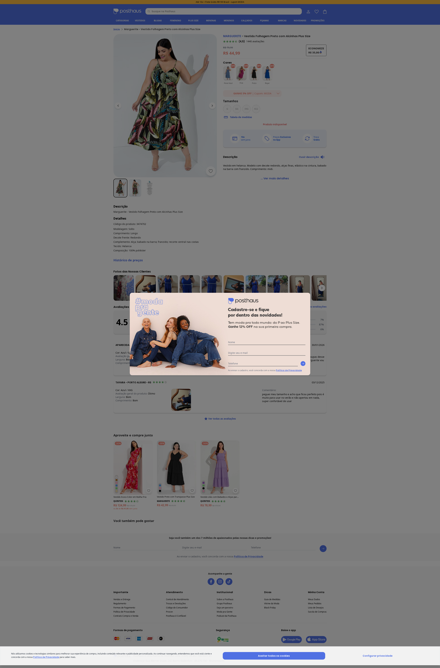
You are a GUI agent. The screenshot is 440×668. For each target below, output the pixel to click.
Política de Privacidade (289, 370)
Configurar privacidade (378, 656)
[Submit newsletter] (303, 363)
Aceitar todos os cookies (274, 656)
